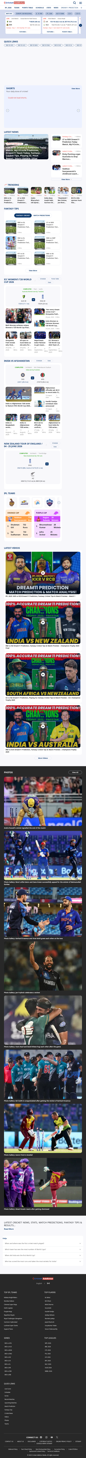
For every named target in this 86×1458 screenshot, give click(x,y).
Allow (49, 23)
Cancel (64, 23)
